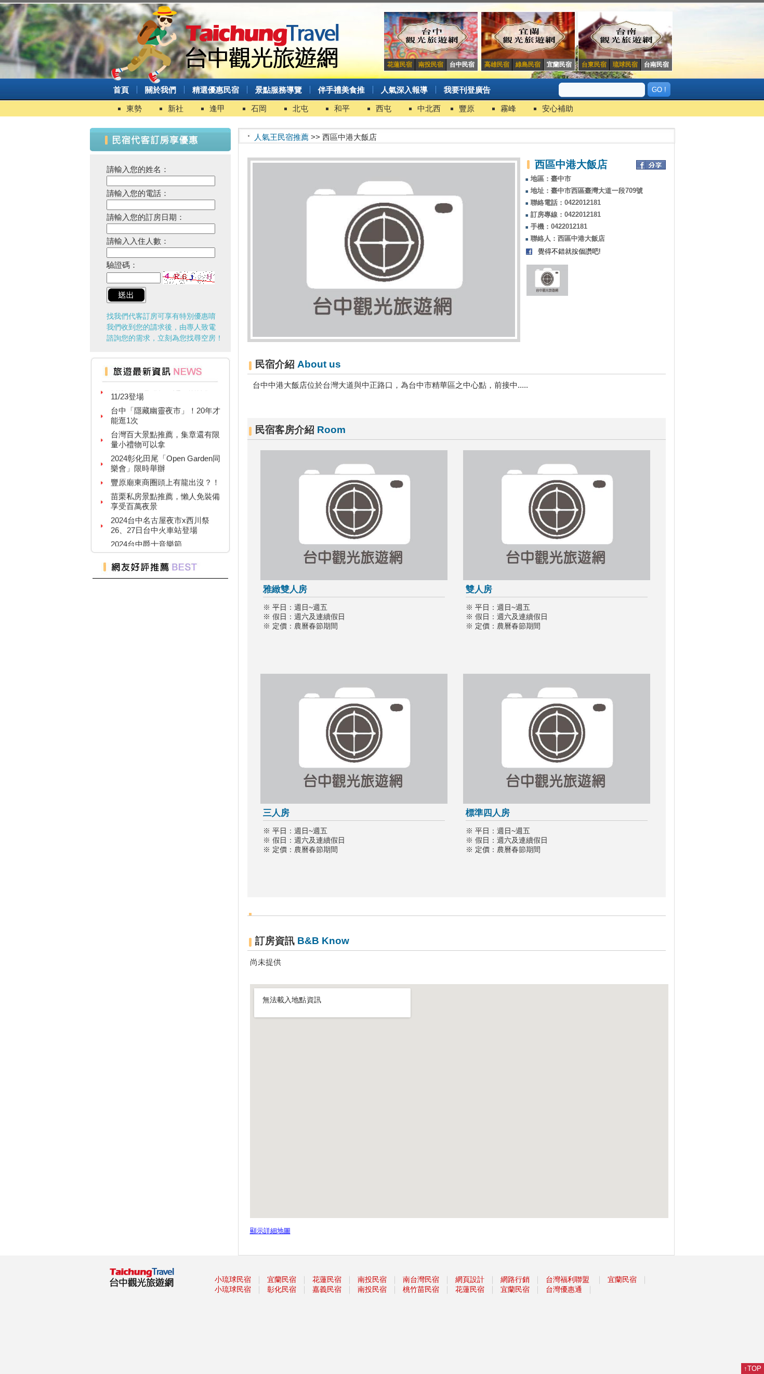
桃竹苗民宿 (421, 1289)
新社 (175, 108)
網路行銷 (515, 1279)
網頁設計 (469, 1279)
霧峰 (508, 108)
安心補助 (557, 108)
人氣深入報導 (404, 89)
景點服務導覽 (278, 89)
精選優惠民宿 (215, 89)
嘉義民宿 (326, 1289)
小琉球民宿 (233, 1279)
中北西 (429, 108)
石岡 (259, 108)
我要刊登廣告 (467, 89)
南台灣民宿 (421, 1279)
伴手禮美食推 (341, 89)
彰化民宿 (281, 1289)
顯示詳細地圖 (270, 1231)
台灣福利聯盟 (567, 1279)
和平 (342, 108)
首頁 (121, 89)
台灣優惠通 (564, 1289)
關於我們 (160, 89)
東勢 (134, 108)
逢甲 (217, 108)
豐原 (467, 108)
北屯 (300, 108)
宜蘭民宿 (281, 1279)
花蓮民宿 (326, 1279)
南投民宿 (372, 1279)
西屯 (383, 108)
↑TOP (752, 1368)
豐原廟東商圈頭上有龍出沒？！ (165, 473)
